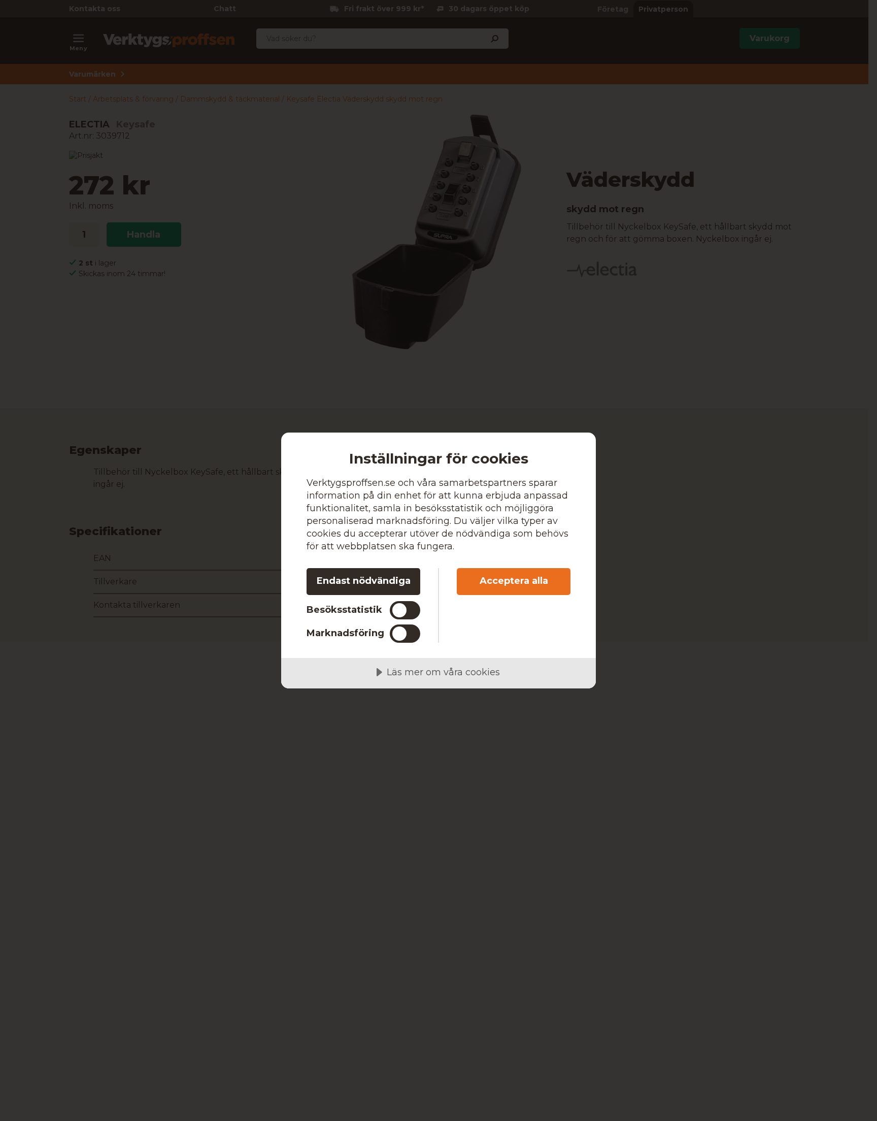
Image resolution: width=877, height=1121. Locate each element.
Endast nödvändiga (364, 580)
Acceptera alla (514, 580)
